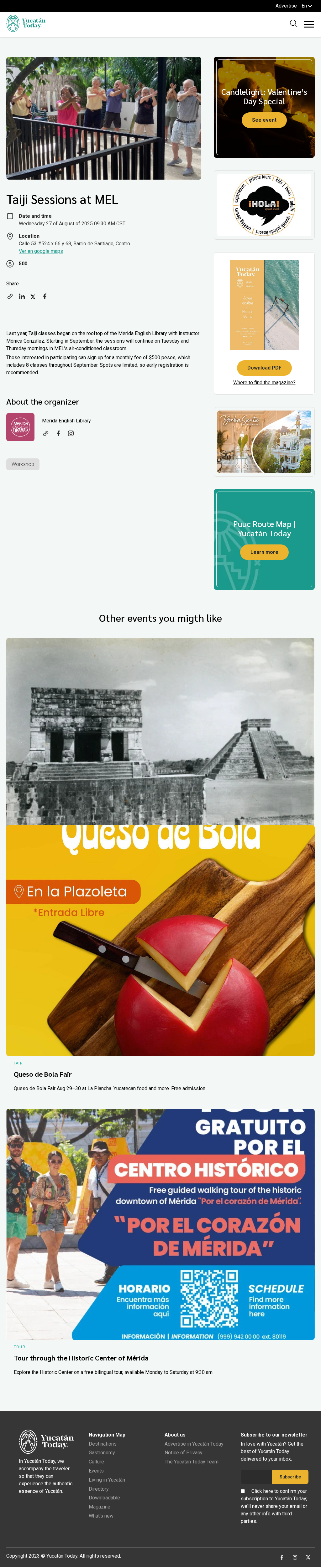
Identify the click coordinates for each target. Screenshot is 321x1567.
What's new (101, 1516)
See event (264, 120)
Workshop (23, 464)
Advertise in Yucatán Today (194, 1444)
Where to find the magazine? (264, 382)
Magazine (99, 1507)
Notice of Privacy (184, 1453)
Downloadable (104, 1498)
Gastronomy (102, 1453)
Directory (99, 1489)
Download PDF (264, 368)
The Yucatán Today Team (191, 1462)
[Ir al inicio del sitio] (25, 30)
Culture (96, 1462)
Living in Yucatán (107, 1480)
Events (96, 1471)
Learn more (264, 552)
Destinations (103, 1444)
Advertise (286, 6)
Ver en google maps (41, 251)
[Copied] (10, 298)
